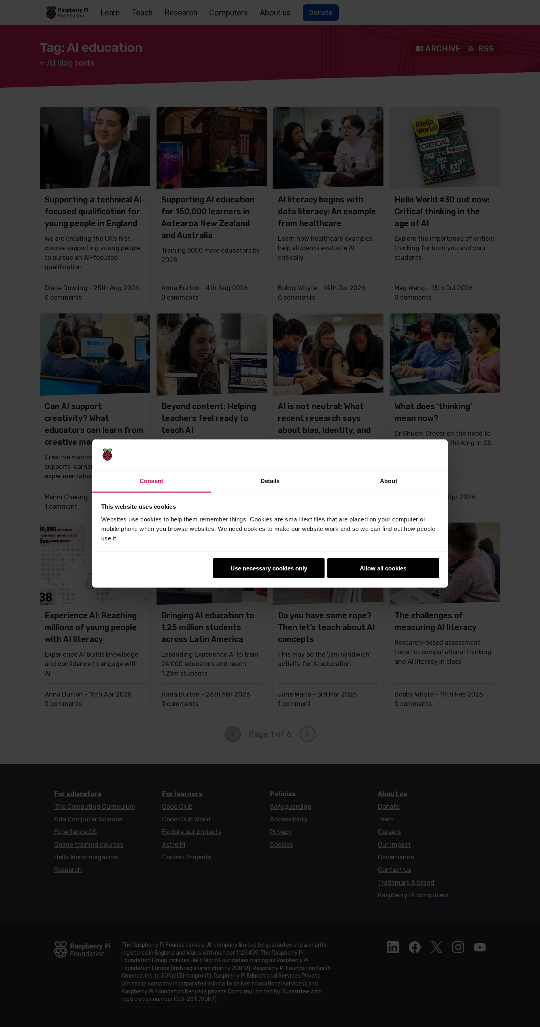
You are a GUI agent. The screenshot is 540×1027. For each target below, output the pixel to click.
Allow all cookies (383, 568)
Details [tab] (270, 480)
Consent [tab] (151, 480)
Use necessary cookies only (268, 568)
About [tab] (388, 480)
